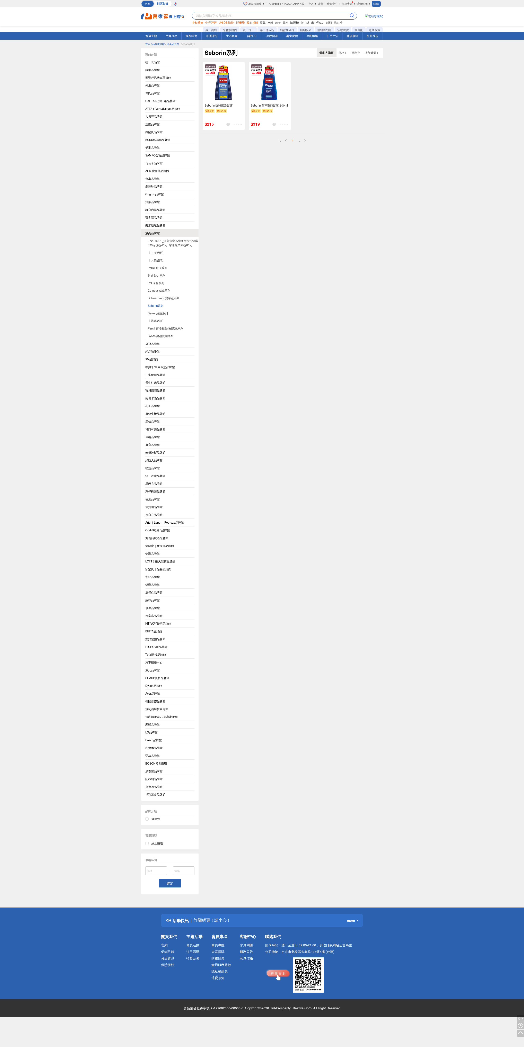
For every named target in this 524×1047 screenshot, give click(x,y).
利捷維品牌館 (154, 748)
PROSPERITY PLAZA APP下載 (285, 4)
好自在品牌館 (154, 515)
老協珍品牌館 (154, 186)
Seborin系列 (156, 306)
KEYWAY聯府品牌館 (158, 623)
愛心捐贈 (252, 22)
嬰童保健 (292, 36)
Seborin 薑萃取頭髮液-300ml (269, 105)
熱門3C (251, 36)
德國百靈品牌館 (155, 701)
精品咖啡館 (152, 351)
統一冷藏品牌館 (155, 476)
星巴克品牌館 (154, 483)
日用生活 (332, 36)
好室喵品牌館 (154, 616)
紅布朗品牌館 (154, 779)
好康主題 (151, 36)
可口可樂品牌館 (155, 429)
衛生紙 (305, 22)
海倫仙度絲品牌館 (156, 538)
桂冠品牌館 (152, 468)
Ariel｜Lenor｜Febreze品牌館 (164, 522)
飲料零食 (191, 36)
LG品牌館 (151, 732)
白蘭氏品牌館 (154, 132)
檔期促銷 (306, 30)
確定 (170, 883)
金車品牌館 (152, 179)
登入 (311, 4)
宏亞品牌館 (152, 577)
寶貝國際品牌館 (155, 390)
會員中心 (332, 4)
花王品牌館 (152, 406)
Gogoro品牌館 (154, 194)
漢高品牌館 (152, 233)
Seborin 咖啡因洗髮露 (219, 105)
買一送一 (248, 30)
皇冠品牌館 (152, 344)
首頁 (147, 44)
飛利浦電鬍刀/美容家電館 (161, 717)
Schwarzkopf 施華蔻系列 (164, 298)
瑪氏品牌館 (152, 93)
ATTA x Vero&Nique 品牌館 (162, 109)
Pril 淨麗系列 (156, 283)
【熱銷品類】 (156, 321)
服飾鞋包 (372, 36)
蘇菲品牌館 (152, 600)
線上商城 (211, 30)
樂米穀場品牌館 (155, 225)
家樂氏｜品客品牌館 (158, 569)
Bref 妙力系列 (156, 275)
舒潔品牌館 (152, 585)
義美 (278, 22)
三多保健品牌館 (155, 375)
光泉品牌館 (152, 85)
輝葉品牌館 (152, 202)
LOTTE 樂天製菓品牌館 (160, 561)
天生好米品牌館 (155, 382)
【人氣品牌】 (156, 260)
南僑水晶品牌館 (155, 398)
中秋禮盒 (197, 22)
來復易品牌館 (154, 787)
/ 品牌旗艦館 (158, 44)
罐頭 (329, 22)
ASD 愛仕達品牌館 (157, 171)
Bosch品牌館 (153, 740)
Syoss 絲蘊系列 (158, 313)
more (351, 920)
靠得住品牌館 (154, 592)
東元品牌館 (152, 670)
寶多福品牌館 (154, 217)
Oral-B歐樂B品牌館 (157, 530)
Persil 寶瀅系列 (157, 268)
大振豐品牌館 (154, 116)
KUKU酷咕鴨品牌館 (157, 140)
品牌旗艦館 (230, 30)
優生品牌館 (152, 608)
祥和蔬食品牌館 (155, 794)
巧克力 (320, 22)
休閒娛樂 (312, 36)
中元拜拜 (211, 22)
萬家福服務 (254, 4)
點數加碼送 (287, 30)
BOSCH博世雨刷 (156, 763)
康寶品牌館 (152, 445)
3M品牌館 (151, 359)
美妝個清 (272, 36)
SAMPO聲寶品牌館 (157, 155)
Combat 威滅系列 (159, 290)
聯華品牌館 (152, 70)
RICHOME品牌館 (156, 647)
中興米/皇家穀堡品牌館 (160, 367)
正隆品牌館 (152, 124)
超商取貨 (374, 30)
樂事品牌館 (152, 147)
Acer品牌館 (152, 693)
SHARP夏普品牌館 (157, 678)
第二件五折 (267, 30)
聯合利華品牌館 (155, 210)
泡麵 (270, 22)
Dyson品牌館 (153, 686)
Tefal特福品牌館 (155, 654)
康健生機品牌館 (155, 414)
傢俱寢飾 (352, 36)
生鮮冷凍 (171, 36)
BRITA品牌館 (153, 631)
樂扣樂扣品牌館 (155, 639)
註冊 (320, 4)
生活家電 (231, 36)
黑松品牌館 (152, 421)
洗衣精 (338, 22)
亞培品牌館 (152, 755)
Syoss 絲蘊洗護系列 (161, 336)
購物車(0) (362, 4)
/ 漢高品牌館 (172, 44)
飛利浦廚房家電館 (156, 709)
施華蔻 (155, 819)
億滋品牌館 (152, 553)
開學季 (240, 22)
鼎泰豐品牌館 (154, 771)
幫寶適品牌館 (154, 507)
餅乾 (263, 22)
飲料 (285, 22)
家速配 (359, 30)
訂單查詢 (347, 4)
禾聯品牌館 (152, 724)
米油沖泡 (211, 36)
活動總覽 (343, 30)
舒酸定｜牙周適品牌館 (159, 546)
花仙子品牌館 (154, 163)
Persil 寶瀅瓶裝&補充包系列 (165, 328)
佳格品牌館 (152, 437)
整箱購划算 (324, 30)
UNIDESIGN (226, 22)
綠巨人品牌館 (154, 460)
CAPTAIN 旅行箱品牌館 (160, 101)
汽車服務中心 (154, 662)
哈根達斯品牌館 (155, 452)
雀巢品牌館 (152, 499)
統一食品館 (152, 62)
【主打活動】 (156, 253)
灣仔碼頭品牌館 (155, 491)
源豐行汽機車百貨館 (158, 77)
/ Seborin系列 (187, 44)
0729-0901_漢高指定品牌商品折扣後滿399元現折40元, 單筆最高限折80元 (173, 243)
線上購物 (157, 843)
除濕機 (294, 22)
